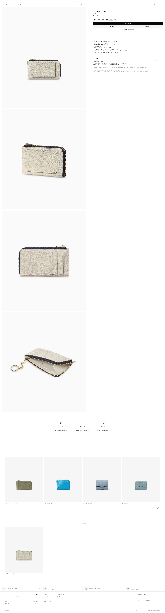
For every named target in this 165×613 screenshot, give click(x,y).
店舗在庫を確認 (146, 26)
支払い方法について (35, 596)
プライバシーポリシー (142, 600)
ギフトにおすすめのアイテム (22, 596)
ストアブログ (46, 599)
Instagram (7, 603)
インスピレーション (9, 599)
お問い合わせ (59, 596)
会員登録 (125, 29)
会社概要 (136, 610)
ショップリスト (47, 596)
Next (158, 508)
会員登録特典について (36, 601)
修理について (34, 599)
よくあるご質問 (59, 599)
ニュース (7, 601)
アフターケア (34, 603)
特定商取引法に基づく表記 (155, 610)
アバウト (7, 596)
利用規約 (148, 610)
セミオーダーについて (48, 601)
